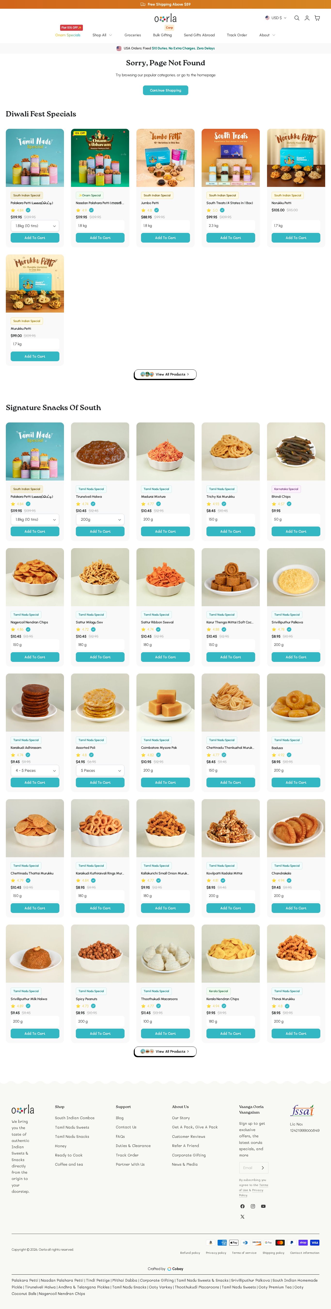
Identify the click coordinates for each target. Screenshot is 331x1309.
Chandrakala (281, 873)
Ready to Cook (69, 1155)
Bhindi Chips (281, 497)
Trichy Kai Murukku (220, 497)
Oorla (43, 1249)
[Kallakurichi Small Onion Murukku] (165, 828)
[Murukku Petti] (35, 283)
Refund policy (190, 1253)
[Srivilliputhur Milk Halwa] (35, 954)
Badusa (277, 748)
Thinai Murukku (283, 999)
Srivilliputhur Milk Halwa (29, 999)
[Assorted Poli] (100, 703)
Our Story (181, 1117)
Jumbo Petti (150, 203)
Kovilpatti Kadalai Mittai (224, 873)
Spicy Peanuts (86, 999)
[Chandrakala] (296, 828)
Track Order (237, 35)
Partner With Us (130, 1164)
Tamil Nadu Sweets (72, 1127)
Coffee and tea (69, 1164)
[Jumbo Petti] (165, 158)
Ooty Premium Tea (275, 1287)
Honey (60, 1145)
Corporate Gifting (189, 1155)
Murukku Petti (21, 329)
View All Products (170, 374)
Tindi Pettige (98, 1280)
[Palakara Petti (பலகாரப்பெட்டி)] (35, 158)
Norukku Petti (281, 203)
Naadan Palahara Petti (62, 1280)
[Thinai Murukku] (296, 954)
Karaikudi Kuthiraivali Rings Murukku (100, 873)
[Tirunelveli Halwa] (100, 451)
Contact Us (126, 1127)
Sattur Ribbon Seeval (157, 622)
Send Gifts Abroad (199, 35)
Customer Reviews (188, 1136)
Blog (120, 1117)
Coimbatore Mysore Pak (159, 748)
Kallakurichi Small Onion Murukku (165, 873)
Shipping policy (273, 1253)
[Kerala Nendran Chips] (231, 954)
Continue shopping (165, 90)
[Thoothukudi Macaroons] (165, 954)
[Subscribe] (263, 1168)
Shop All (99, 35)
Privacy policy (216, 1253)
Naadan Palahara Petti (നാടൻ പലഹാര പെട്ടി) (100, 203)
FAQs (120, 1136)
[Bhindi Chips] (296, 451)
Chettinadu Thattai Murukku (32, 873)
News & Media (185, 1164)
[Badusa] (296, 703)
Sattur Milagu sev (89, 622)
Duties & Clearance (133, 1145)
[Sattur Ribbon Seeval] (165, 577)
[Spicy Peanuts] (100, 954)
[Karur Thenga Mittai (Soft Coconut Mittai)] (231, 577)
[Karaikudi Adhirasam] (35, 703)
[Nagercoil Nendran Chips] (35, 577)
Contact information (304, 1253)
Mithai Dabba (124, 1280)
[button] (296, 17)
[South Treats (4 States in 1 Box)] (231, 158)
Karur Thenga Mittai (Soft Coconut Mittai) (230, 622)
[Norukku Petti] (296, 158)
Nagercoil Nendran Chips (29, 622)
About (264, 35)
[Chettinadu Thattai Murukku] (35, 828)
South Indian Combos (75, 1117)
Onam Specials (68, 33)
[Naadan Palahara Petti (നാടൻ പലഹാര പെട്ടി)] (100, 158)
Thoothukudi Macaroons (159, 999)
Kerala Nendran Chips (222, 999)
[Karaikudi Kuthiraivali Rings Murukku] (100, 828)
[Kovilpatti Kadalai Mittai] (231, 828)
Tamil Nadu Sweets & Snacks (202, 1280)
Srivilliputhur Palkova (287, 622)
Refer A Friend (185, 1145)
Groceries (133, 35)
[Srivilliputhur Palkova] (296, 577)
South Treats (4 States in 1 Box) (229, 203)
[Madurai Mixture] (165, 451)
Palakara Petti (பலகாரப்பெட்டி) (32, 203)
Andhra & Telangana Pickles (84, 1287)
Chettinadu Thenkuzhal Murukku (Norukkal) (230, 748)
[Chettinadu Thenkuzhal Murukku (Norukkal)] (231, 703)
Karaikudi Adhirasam (26, 748)
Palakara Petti (25, 1280)
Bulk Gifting (163, 33)
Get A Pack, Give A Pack (195, 1127)
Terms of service (244, 1253)
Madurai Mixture (153, 497)
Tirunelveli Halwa (89, 497)
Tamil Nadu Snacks (72, 1136)
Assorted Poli (85, 748)
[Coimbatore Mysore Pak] (165, 703)
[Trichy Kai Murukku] (231, 451)
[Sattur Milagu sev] (100, 577)
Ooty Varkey (160, 1287)
